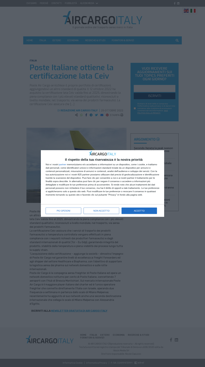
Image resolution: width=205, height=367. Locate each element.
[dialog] (102, 183)
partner (62, 164)
